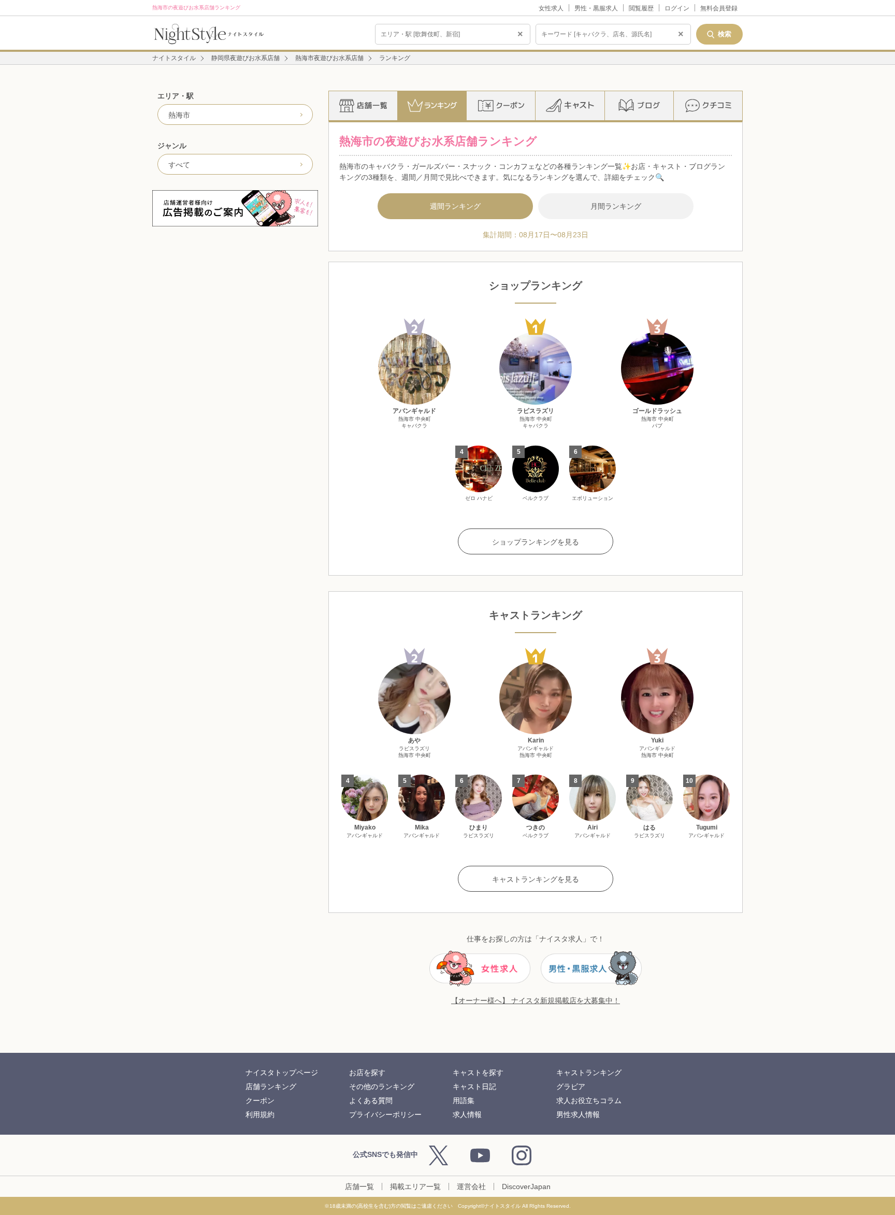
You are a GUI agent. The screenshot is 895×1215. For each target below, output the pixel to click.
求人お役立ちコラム (589, 1100)
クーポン (260, 1100)
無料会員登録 (719, 8)
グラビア (570, 1086)
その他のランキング (381, 1086)
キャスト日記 (474, 1086)
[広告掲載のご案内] (235, 208)
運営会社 (471, 1186)
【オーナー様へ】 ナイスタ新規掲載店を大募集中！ (535, 1000)
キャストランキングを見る (535, 879)
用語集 (463, 1100)
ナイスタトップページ (282, 1072)
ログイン (677, 8)
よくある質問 (371, 1100)
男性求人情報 (578, 1114)
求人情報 (467, 1114)
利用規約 (260, 1114)
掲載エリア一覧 (415, 1186)
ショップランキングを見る (535, 542)
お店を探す (367, 1072)
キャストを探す (478, 1072)
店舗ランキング (271, 1086)
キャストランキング (589, 1072)
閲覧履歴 (641, 8)
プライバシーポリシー (385, 1114)
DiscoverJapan (526, 1186)
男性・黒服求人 (596, 8)
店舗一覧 (359, 1186)
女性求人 (551, 8)
